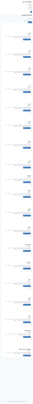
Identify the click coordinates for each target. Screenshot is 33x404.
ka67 (29, 141)
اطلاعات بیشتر (28, 39)
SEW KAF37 (27, 330)
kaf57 (29, 190)
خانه (31, 9)
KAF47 (29, 176)
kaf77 (29, 227)
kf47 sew (29, 262)
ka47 (29, 104)
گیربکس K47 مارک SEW (25, 349)
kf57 (30, 279)
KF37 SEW (28, 244)
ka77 (29, 161)
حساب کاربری (30, 8)
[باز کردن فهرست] (31, 12)
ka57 (29, 121)
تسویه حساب (30, 7)
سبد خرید (30, 6)
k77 (30, 85)
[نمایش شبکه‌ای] (31, 22)
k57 (30, 50)
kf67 (30, 298)
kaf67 (29, 209)
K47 (30, 33)
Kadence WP (9, 401)
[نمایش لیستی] (29, 22)
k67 (30, 68)
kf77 (30, 316)
